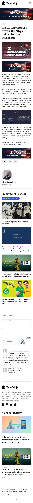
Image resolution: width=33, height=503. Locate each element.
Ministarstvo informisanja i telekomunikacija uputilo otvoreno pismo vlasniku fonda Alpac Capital (15, 249)
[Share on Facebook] (10, 161)
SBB (4, 24)
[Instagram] (7, 404)
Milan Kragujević (9, 182)
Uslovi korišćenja (17, 491)
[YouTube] (11, 404)
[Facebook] (3, 404)
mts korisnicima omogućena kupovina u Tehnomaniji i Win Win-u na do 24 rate (16, 301)
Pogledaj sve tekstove (10, 198)
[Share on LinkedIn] (15, 161)
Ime (2, 328)
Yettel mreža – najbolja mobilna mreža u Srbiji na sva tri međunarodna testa (16, 275)
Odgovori (10, 364)
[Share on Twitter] (4, 161)
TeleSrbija (12, 489)
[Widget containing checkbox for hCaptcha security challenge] (14, 342)
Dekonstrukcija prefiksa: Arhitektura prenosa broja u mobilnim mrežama (15, 440)
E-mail (3, 332)
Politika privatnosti (7, 491)
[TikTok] (15, 404)
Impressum (12, 493)
